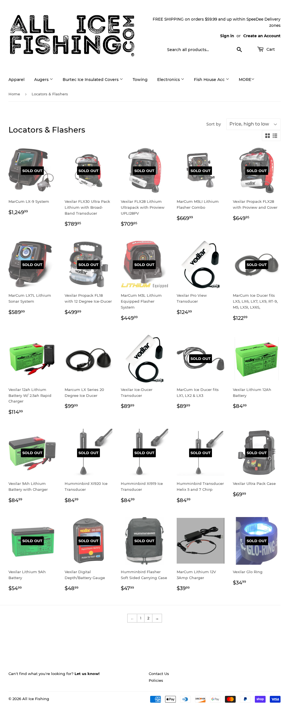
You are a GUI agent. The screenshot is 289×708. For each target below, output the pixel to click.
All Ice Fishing (35, 698)
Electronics (169, 79)
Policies (156, 680)
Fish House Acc (210, 79)
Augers (42, 79)
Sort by (213, 124)
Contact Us (159, 673)
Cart (270, 49)
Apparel (16, 79)
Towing (140, 79)
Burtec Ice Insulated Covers (91, 79)
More (245, 79)
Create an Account (262, 36)
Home (14, 94)
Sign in (227, 36)
